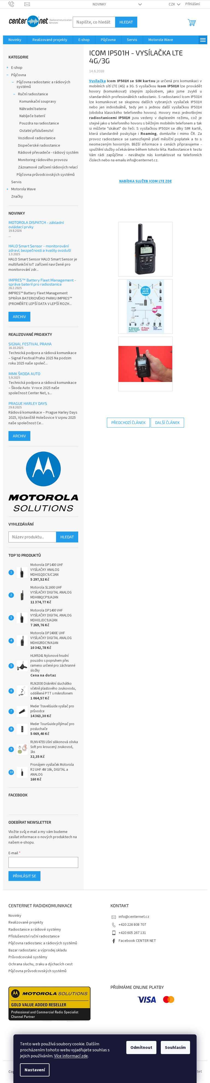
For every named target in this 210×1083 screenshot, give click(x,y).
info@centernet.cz (134, 916)
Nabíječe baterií (32, 116)
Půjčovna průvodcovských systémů (46, 174)
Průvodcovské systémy (27, 957)
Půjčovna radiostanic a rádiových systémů (43, 84)
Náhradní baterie (32, 109)
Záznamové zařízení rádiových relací (48, 167)
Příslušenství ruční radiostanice (34, 936)
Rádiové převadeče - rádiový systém (48, 152)
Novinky (99, 4)
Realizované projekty (25, 922)
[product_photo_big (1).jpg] (145, 249)
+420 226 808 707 (132, 924)
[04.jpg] (145, 306)
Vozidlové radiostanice (37, 138)
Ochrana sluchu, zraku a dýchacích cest (40, 964)
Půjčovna (18, 75)
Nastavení (35, 1070)
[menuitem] (15, 39)
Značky (17, 196)
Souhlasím (175, 1048)
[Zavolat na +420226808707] (16, 4)
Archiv (19, 316)
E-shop (16, 67)
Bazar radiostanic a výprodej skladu (37, 950)
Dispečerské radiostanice (39, 145)
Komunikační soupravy (37, 101)
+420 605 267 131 (132, 933)
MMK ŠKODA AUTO (24, 374)
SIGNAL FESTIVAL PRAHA (30, 344)
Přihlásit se (24, 876)
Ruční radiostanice (33, 94)
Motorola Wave (23, 189)
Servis (16, 182)
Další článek (167, 422)
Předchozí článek (128, 422)
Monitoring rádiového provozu (43, 160)
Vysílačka (97, 81)
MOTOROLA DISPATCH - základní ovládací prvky (36, 224)
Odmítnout (141, 1048)
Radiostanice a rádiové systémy (34, 929)
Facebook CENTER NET (137, 940)
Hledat (126, 22)
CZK (172, 4)
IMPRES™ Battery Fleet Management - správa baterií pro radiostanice (42, 282)
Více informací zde (71, 1056)
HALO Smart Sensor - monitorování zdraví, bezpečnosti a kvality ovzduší (39, 248)
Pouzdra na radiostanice (39, 123)
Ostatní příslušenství (36, 130)
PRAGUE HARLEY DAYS (27, 403)
